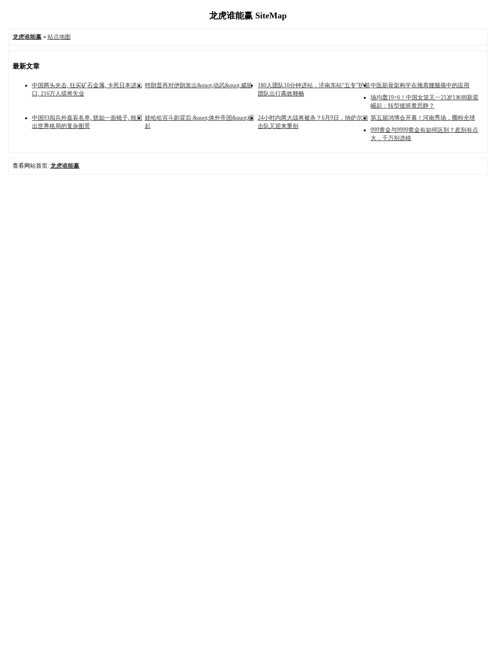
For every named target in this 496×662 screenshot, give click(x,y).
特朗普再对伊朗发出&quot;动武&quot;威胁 (198, 85)
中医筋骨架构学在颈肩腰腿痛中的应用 (420, 85)
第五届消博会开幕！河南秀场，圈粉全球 (423, 117)
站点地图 (59, 36)
